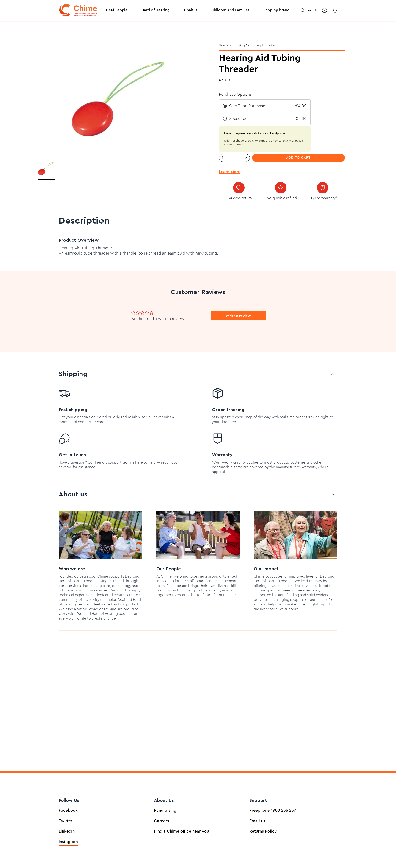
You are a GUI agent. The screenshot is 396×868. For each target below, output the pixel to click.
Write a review (238, 316)
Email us (257, 821)
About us (73, 494)
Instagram (68, 842)
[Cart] (335, 10)
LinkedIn (67, 831)
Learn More (229, 172)
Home (223, 45)
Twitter (65, 821)
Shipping (73, 374)
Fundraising (165, 810)
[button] (116, 10)
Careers (161, 821)
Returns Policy (263, 831)
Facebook (68, 810)
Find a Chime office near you (181, 831)
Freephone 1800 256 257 (272, 810)
